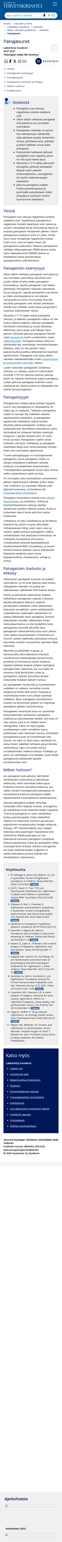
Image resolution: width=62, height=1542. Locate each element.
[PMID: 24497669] (15, 952)
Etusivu (7, 23)
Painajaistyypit (15, 77)
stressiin (15, 337)
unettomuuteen (12, 341)
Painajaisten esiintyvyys (20, 73)
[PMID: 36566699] (15, 919)
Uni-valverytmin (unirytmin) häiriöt (29, 1108)
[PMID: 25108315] (34, 939)
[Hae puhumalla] (44, 15)
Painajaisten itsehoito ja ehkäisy (25, 81)
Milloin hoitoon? (16, 86)
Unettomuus (17, 1103)
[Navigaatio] (55, 5)
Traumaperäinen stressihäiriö (27, 1097)
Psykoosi (15, 1085)
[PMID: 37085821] (15, 900)
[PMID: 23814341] (39, 988)
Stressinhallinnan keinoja (24, 1091)
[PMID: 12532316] (15, 1021)
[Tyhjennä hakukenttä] (49, 15)
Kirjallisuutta (14, 90)
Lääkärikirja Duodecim (18, 26)
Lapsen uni (16, 1068)
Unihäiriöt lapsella (20, 1114)
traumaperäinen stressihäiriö (20, 493)
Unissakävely (17, 1120)
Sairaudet (38, 26)
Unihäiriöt (44, 30)
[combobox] (31, 15)
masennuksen (50, 359)
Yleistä (10, 68)
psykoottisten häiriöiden (20, 362)
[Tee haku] (53, 15)
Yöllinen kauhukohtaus (23, 1126)
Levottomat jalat (19, 1074)
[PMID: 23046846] (18, 972)
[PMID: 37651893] (34, 884)
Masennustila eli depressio (25, 1080)
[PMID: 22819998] (35, 1008)
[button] (6, 61)
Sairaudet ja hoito (23, 23)
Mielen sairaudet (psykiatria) (21, 30)
